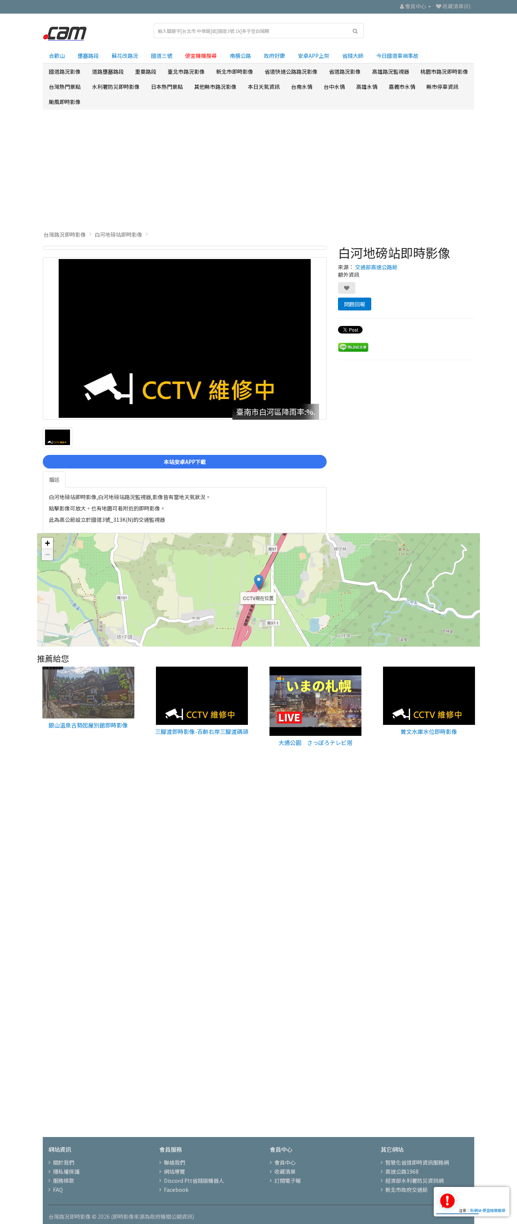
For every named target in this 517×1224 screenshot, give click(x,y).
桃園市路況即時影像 (444, 71)
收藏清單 (285, 1171)
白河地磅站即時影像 (118, 234)
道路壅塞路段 (108, 71)
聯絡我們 (174, 1162)
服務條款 (63, 1180)
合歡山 (57, 55)
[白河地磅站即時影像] (185, 248)
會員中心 (285, 1162)
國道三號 (161, 55)
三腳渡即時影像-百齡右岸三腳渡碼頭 (201, 731)
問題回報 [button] (354, 304)
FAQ (58, 1189)
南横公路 (240, 55)
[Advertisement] (258, 170)
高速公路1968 (402, 1171)
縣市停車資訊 (442, 86)
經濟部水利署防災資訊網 (414, 1180)
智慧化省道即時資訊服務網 (417, 1162)
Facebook (176, 1189)
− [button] (47, 554)
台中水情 (334, 86)
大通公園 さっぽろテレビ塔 (315, 742)
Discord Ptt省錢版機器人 (194, 1180)
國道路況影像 (65, 71)
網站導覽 (174, 1171)
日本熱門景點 (167, 86)
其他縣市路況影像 (215, 86)
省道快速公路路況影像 (291, 71)
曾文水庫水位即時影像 (428, 731)
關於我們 (63, 1162)
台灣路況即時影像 (65, 234)
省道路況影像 (345, 71)
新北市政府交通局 (406, 1189)
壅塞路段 (88, 55)
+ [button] (47, 543)
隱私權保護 (66, 1171)
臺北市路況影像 (186, 71)
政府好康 (274, 55)
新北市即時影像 (234, 71)
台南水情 (301, 86)
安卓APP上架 (313, 55)
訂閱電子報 (287, 1180)
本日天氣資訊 (264, 86)
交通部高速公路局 (376, 267)
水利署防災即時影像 (116, 86)
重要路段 (145, 71)
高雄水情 (366, 86)
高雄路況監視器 (390, 71)
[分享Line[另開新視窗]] (353, 347)
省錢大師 (352, 55)
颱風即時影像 (65, 101)
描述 (54, 479)
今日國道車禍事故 (397, 55)
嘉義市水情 (402, 86)
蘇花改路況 (125, 55)
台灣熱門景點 (65, 86)
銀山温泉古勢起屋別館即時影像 (88, 725)
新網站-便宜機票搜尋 (487, 1210)
